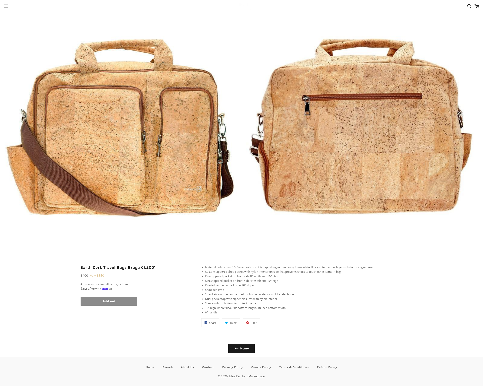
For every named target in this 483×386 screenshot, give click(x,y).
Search (167, 367)
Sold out (108, 301)
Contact (208, 367)
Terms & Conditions (294, 367)
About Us (187, 367)
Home (150, 367)
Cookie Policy (261, 367)
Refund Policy (327, 367)
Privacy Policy (232, 367)
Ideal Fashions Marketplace (247, 376)
